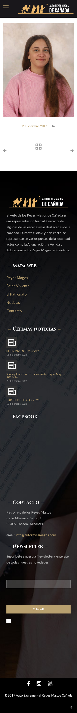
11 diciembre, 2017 (34, 126)
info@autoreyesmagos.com (36, 535)
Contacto (14, 311)
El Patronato (16, 294)
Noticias (13, 302)
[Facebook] (28, 683)
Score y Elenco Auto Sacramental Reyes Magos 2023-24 (35, 376)
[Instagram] (38, 683)
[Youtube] (48, 683)
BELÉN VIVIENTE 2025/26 (22, 351)
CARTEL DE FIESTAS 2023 (23, 400)
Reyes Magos (17, 277)
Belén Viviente (18, 286)
